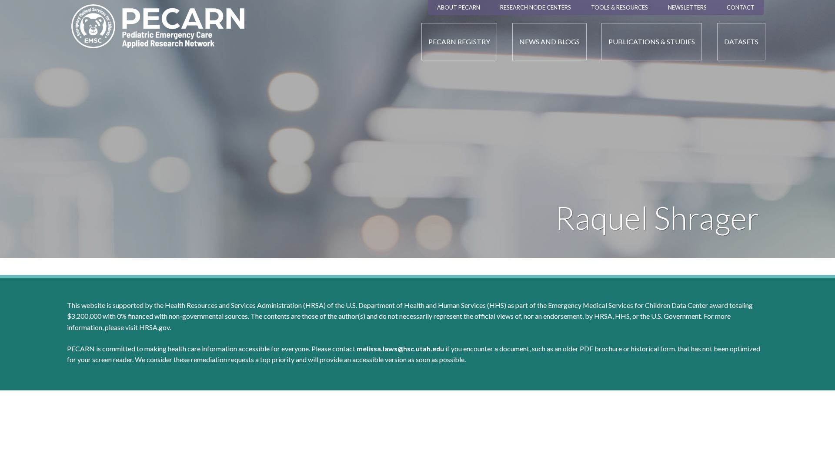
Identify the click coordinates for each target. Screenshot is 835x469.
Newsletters (687, 7)
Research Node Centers (535, 7)
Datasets (741, 41)
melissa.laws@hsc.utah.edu (400, 348)
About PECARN (458, 7)
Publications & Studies (651, 41)
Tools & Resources (619, 7)
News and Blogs (549, 41)
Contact (741, 7)
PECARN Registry (459, 41)
